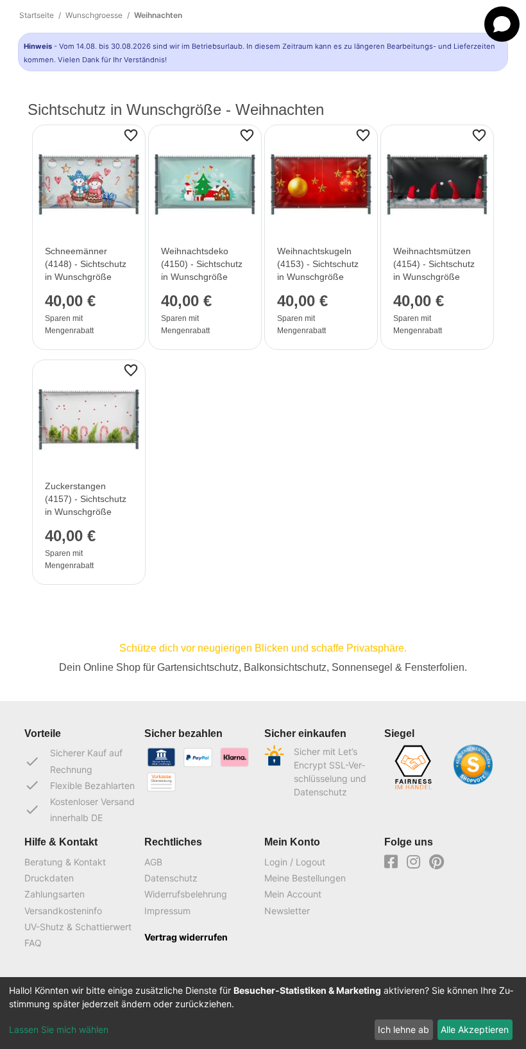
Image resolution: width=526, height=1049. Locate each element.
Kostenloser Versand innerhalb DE (79, 809)
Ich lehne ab (403, 1029)
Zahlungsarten (54, 894)
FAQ (33, 942)
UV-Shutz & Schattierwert (78, 926)
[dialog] (263, 1013)
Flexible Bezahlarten (79, 785)
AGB (153, 861)
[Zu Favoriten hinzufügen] (131, 134)
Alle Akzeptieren (475, 1029)
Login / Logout (294, 861)
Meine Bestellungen (305, 877)
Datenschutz (171, 877)
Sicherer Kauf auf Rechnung (73, 760)
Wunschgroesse (94, 15)
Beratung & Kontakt (65, 861)
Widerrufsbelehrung (185, 894)
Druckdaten (49, 877)
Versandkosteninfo (63, 910)
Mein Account (292, 894)
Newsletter (287, 910)
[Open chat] (502, 24)
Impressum (167, 910)
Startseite (36, 15)
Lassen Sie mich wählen (58, 1029)
